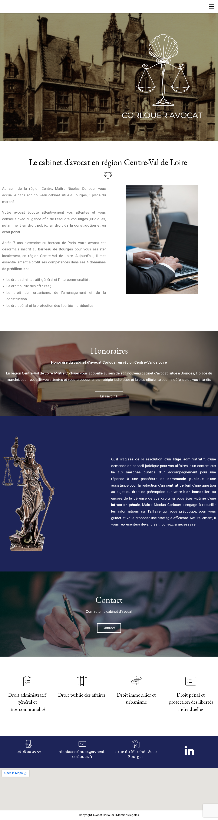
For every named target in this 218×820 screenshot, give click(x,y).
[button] (211, 6)
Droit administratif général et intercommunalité (27, 701)
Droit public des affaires (82, 694)
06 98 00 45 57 (29, 752)
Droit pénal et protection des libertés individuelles (191, 701)
